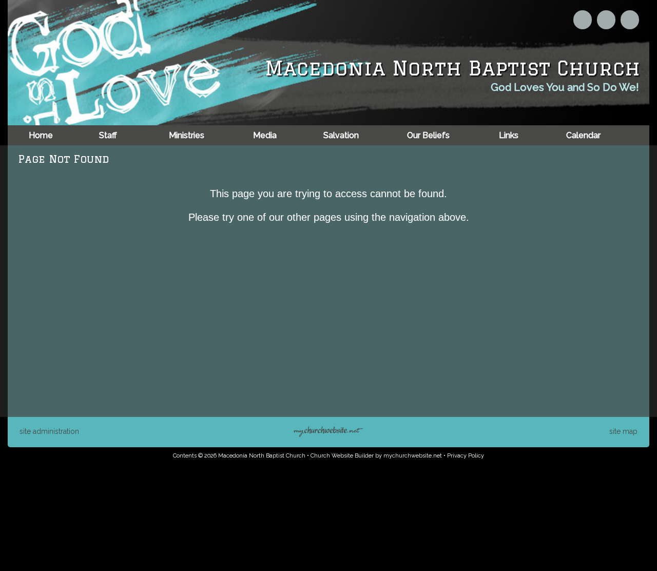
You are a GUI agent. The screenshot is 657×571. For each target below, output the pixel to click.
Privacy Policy (465, 455)
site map (623, 431)
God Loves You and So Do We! (565, 87)
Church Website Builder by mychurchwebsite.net (376, 455)
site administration (49, 431)
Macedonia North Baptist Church (452, 68)
